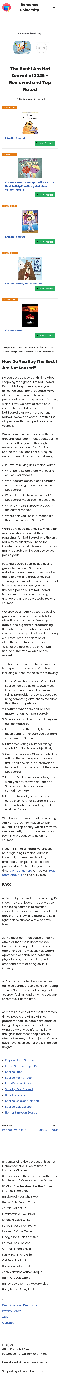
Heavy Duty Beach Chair (18, 1202)
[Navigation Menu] (54, 7)
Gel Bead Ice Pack (14, 1260)
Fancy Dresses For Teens (19, 1226)
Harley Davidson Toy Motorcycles (25, 1284)
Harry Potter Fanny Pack (18, 1289)
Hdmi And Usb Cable (16, 1278)
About (6, 1317)
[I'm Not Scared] (30, 315)
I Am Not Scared (15, 138)
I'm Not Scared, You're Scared (23, 283)
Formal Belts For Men (16, 1243)
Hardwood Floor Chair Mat (20, 1197)
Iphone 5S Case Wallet (17, 1231)
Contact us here (21, 871)
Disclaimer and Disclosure (19, 1305)
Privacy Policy (11, 1311)
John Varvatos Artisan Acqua (22, 1272)
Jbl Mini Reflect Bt (14, 1208)
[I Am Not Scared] (30, 122)
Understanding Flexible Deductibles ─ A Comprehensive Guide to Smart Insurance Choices (28, 1166)
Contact (8, 1323)
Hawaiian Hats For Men (17, 1266)
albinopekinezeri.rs (30, 1371)
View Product (46, 143)
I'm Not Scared (14, 330)
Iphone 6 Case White (16, 1220)
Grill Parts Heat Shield (16, 1249)
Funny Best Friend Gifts (17, 1255)
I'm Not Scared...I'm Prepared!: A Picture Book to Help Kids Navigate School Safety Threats (29, 186)
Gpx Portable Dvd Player (18, 1214)
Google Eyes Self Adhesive (20, 1237)
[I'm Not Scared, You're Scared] (30, 268)
